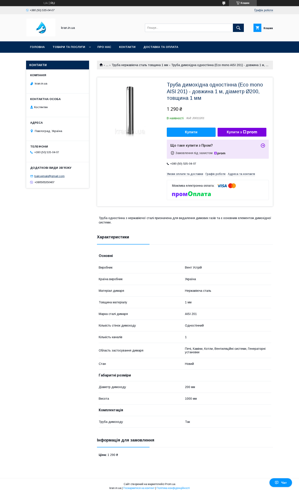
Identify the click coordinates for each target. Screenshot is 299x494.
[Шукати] (238, 28)
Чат (284, 482)
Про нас (104, 47)
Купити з (234, 132)
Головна (37, 47)
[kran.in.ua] (41, 35)
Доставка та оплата (160, 47)
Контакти (127, 47)
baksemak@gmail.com (49, 176)
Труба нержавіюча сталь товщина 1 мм (140, 65)
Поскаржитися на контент (139, 488)
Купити (191, 132)
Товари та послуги (69, 47)
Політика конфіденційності (173, 488)
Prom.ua (170, 484)
